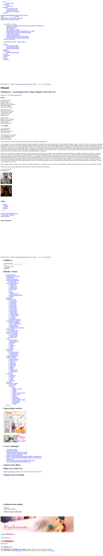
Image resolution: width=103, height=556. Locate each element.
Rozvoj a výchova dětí (12, 333)
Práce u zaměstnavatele (15, 323)
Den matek (12, 376)
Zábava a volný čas (11, 357)
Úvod (5, 1)
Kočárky (12, 292)
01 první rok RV (13, 334)
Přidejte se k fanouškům (9, 471)
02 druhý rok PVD (14, 353)
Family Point (13, 363)
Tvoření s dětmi (13, 371)
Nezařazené (9, 297)
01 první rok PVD (14, 352)
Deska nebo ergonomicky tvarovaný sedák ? (17, 452)
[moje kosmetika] (15, 442)
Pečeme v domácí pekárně (19, 393)
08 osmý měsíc (13, 310)
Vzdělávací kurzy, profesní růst (17, 327)
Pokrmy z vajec (16, 394)
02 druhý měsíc (13, 302)
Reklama (6, 12)
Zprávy (8, 405)
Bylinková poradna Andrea (13, 276)
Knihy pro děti (10, 3)
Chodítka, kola (13, 287)
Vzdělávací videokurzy (12, 356)
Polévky (15, 395)
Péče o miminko (10, 28)
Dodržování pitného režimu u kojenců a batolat (18, 37)
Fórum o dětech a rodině (12, 45)
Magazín (6, 49)
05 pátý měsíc (13, 306)
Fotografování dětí (14, 341)
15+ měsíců (12, 318)
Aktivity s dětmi (13, 360)
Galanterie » (6, 59)
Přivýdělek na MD (14, 326)
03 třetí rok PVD (14, 355)
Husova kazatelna (5, 216)
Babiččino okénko (11, 274)
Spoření (11, 348)
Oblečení (12, 296)
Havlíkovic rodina (14, 330)
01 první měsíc (13, 300)
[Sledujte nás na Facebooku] (8, 15)
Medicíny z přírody (17, 388)
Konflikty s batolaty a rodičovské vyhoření (17, 453)
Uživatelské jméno (8, 263)
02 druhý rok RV (14, 336)
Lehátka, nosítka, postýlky (16, 295)
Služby (8, 338)
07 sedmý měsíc (13, 308)
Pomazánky (15, 397)
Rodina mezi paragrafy (12, 331)
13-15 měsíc (12, 316)
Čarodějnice (12, 375)
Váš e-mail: (6, 507)
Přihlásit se (6, 268)
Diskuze (6, 44)
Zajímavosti (9, 374)
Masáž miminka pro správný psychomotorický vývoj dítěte (21, 31)
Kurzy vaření (13, 384)
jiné (10, 291)
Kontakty (6, 7)
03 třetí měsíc (13, 303)
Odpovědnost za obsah (12, 10)
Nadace (11, 344)
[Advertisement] (51, 71)
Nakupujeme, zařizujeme (12, 283)
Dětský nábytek (13, 288)
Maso (14, 387)
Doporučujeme (10, 277)
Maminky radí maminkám (13, 52)
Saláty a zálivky (16, 398)
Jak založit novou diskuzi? (13, 47)
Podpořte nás (10, 6)
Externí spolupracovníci (12, 8)
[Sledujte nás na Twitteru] (21, 15)
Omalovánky (13, 365)
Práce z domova (13, 325)
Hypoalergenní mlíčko (12, 449)
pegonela (17, 95)
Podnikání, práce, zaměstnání (14, 321)
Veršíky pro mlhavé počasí (13, 33)
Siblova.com (19, 550)
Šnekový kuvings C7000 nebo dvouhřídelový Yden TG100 (21, 460)
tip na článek (12, 39)
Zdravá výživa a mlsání (12, 383)
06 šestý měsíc (13, 307)
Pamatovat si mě (9, 266)
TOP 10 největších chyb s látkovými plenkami (18, 36)
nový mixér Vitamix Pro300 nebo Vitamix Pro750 (18, 461)
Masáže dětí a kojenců (12, 27)
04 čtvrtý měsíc (13, 304)
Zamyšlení (9, 382)
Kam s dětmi (13, 364)
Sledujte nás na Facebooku (13, 11)
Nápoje (14, 390)
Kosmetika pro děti (14, 293)
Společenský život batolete (13, 35)
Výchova (6, 53)
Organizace (12, 345)
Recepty (6, 56)
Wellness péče (13, 281)
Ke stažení (6, 4)
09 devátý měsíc (13, 311)
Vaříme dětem (16, 402)
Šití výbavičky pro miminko (13, 29)
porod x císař (10, 459)
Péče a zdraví (7, 51)
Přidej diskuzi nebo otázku (13, 48)
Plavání (11, 346)
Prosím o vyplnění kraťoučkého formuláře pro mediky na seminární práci (24, 456)
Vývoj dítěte (10, 350)
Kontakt (2, 543)
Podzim (11, 378)
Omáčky (15, 391)
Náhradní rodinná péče (15, 319)
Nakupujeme (7, 55)
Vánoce (11, 379)
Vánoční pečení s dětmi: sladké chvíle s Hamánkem (19, 32)
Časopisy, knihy (13, 285)
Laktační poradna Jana (12, 278)
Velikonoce (12, 380)
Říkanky (12, 368)
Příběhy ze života (14, 213)
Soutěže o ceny (10, 349)
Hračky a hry (13, 289)
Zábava (5, 58)
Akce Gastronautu (14, 359)
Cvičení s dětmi (13, 340)
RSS (6, 543)
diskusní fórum (22, 84)
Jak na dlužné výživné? (12, 451)
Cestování (12, 361)
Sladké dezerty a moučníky (19, 399)
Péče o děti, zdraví (11, 299)
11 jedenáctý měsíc (14, 314)
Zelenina (15, 403)
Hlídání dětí (12, 342)
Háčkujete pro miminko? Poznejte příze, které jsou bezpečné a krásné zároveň (25, 25)
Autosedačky (13, 284)
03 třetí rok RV (13, 337)
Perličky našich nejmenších (8, 214)
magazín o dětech (21, 41)
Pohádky (12, 367)
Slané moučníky (16, 401)
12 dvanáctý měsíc (14, 315)
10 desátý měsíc (13, 312)
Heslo (5, 265)
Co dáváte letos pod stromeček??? (15, 455)
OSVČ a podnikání (14, 322)
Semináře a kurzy (14, 369)
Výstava (12, 372)
